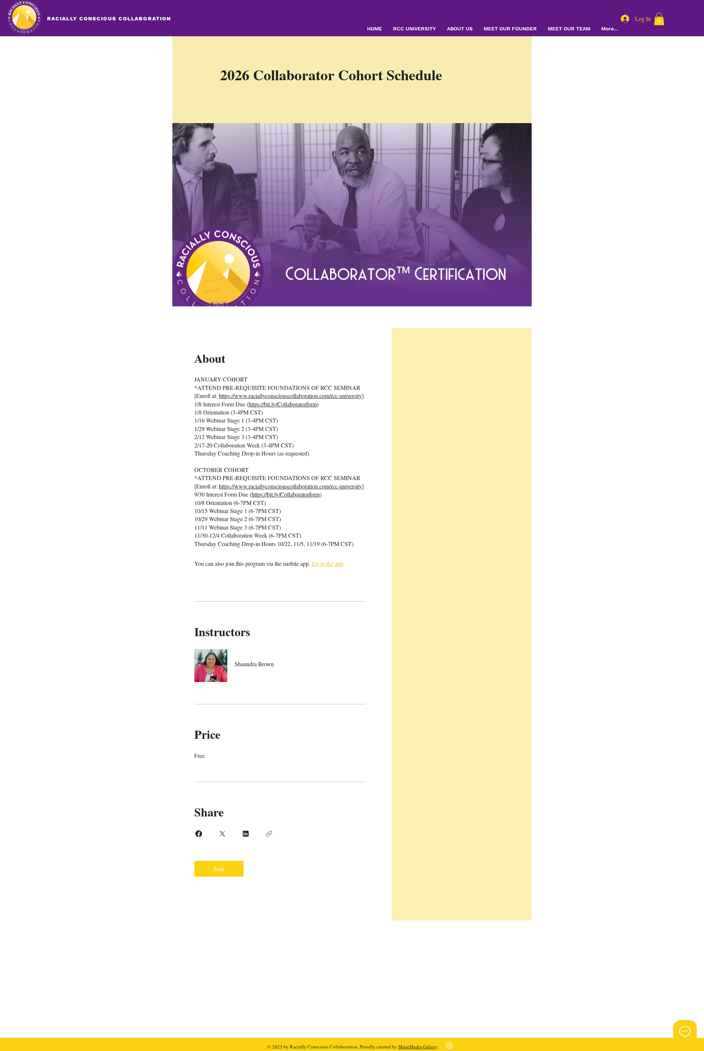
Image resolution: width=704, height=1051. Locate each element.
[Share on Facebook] (198, 833)
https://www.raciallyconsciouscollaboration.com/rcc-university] (291, 395)
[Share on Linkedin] (245, 833)
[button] (659, 18)
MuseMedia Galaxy (417, 1046)
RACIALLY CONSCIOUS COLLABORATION (109, 18)
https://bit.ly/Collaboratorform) (284, 404)
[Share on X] (222, 833)
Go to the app (327, 563)
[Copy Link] (269, 833)
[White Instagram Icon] (449, 1045)
